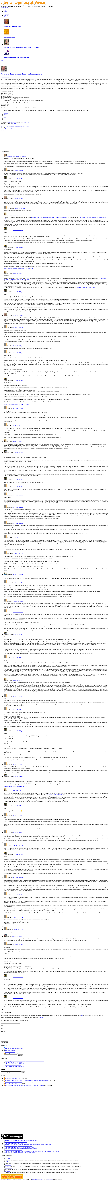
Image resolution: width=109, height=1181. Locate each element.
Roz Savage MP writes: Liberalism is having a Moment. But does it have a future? (24, 1061)
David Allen (8, 1158)
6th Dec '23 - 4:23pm (18, 696)
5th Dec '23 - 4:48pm (17, 273)
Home (5, 10)
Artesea (19, 1179)
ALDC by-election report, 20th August (14, 1066)
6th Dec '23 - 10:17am (18, 612)
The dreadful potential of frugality (54, 794)
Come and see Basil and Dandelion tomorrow (24, 1147)
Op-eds (14, 123)
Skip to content (4, 7)
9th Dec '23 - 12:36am (18, 944)
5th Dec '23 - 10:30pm (18, 479)
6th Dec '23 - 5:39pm (18, 764)
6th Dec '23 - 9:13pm (18, 805)
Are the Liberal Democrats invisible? (14, 1062)
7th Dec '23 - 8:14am (19, 846)
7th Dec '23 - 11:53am (18, 929)
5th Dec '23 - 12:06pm (18, 198)
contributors (50, 1179)
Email (2, 1025)
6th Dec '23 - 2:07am (18, 537)
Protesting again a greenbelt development (22, 1146)
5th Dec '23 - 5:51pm (18, 327)
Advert (2, 60)
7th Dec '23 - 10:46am (18, 877)
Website (2, 1028)
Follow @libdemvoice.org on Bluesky (14, 1048)
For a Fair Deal (25, 122)
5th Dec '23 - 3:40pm (18, 230)
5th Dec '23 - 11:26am (18, 170)
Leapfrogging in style (18, 1143)
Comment (3, 1031)
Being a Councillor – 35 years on (13, 1065)
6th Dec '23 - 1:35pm (18, 657)
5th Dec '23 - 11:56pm (18, 523)
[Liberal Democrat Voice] (23, 4)
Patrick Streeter (5, 77)
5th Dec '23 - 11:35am (18, 179)
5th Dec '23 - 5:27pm (18, 315)
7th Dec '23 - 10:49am (18, 895)
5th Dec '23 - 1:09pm (20, 208)
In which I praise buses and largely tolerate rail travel (24, 1140)
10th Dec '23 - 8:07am (18, 977)
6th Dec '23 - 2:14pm (17, 680)
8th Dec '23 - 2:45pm (17, 936)
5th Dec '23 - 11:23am (21, 156)
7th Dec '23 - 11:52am (18, 917)
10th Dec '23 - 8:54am (18, 998)
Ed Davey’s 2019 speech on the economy (86, 287)
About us (6, 15)
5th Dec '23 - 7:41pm (18, 425)
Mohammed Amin (11, 156)
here (82, 1015)
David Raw (7, 1171)
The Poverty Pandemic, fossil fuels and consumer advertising (15, 126)
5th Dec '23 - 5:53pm (18, 346)
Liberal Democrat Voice (37, 1179)
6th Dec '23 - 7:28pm (17, 790)
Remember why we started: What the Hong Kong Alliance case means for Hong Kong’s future (27, 1080)
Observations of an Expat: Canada (13, 1078)
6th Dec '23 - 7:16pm (18, 776)
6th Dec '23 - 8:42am (20, 582)
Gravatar (41, 1017)
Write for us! (6, 14)
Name (2, 1022)
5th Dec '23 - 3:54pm (18, 247)
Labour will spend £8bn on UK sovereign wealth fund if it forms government (49, 217)
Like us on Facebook (10, 1050)
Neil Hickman (8, 1161)
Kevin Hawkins (8, 1168)
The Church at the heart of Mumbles (18, 1142)
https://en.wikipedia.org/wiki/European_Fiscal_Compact (17, 404)
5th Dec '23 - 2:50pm (17, 215)
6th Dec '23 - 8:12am (18, 553)
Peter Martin (8, 1165)
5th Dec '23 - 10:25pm (18, 452)
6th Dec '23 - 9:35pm (18, 815)
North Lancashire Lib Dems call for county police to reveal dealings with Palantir (31, 1144)
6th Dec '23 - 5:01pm (18, 731)
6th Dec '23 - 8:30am (18, 574)
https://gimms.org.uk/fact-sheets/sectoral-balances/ (15, 786)
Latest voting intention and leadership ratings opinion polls (23, 1148)
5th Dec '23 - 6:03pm (18, 352)
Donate (5, 12)
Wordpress (9, 1179)
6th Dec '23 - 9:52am (18, 601)
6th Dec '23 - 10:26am (18, 634)
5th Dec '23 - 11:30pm (18, 495)
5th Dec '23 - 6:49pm (18, 380)
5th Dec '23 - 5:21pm (18, 291)
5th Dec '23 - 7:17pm (18, 408)
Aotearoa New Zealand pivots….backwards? (11, 128)
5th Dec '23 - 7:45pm (17, 441)
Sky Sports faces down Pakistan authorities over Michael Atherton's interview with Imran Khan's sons (36, 1151)
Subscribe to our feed (10, 1052)
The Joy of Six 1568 (17, 1150)
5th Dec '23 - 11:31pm (18, 507)
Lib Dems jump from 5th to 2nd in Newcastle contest (22, 1152)
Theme (5, 16)
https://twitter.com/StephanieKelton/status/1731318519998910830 (19, 268)
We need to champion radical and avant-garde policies (21, 74)
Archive (5, 11)
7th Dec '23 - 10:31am (18, 854)
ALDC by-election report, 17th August (14, 1063)
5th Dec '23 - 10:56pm (18, 486)
